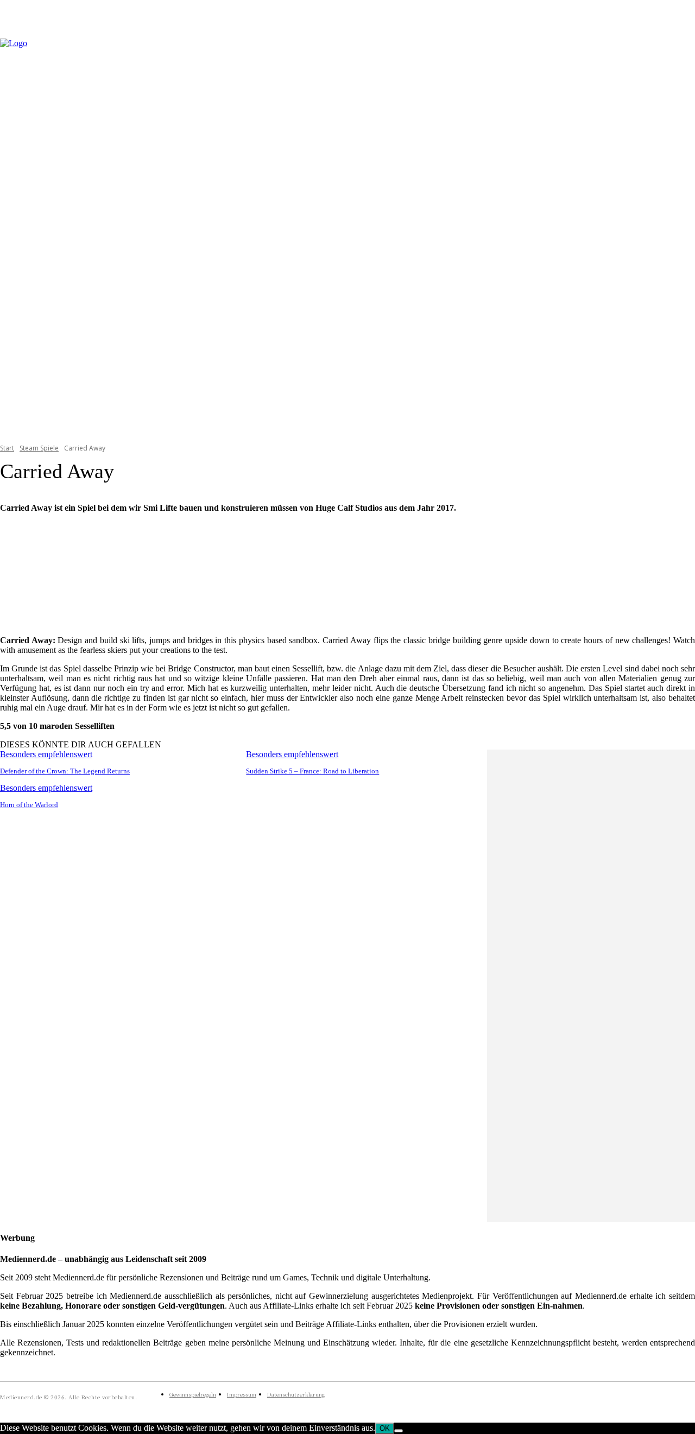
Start (7, 448)
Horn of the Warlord (29, 805)
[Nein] (398, 1430)
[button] (682, 234)
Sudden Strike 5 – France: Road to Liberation (312, 771)
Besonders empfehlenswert (46, 754)
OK (385, 1428)
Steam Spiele (39, 448)
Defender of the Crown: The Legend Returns (65, 771)
